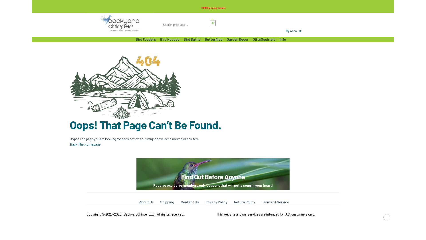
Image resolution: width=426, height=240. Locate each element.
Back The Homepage (85, 144)
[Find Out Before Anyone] (213, 164)
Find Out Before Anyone (213, 177)
